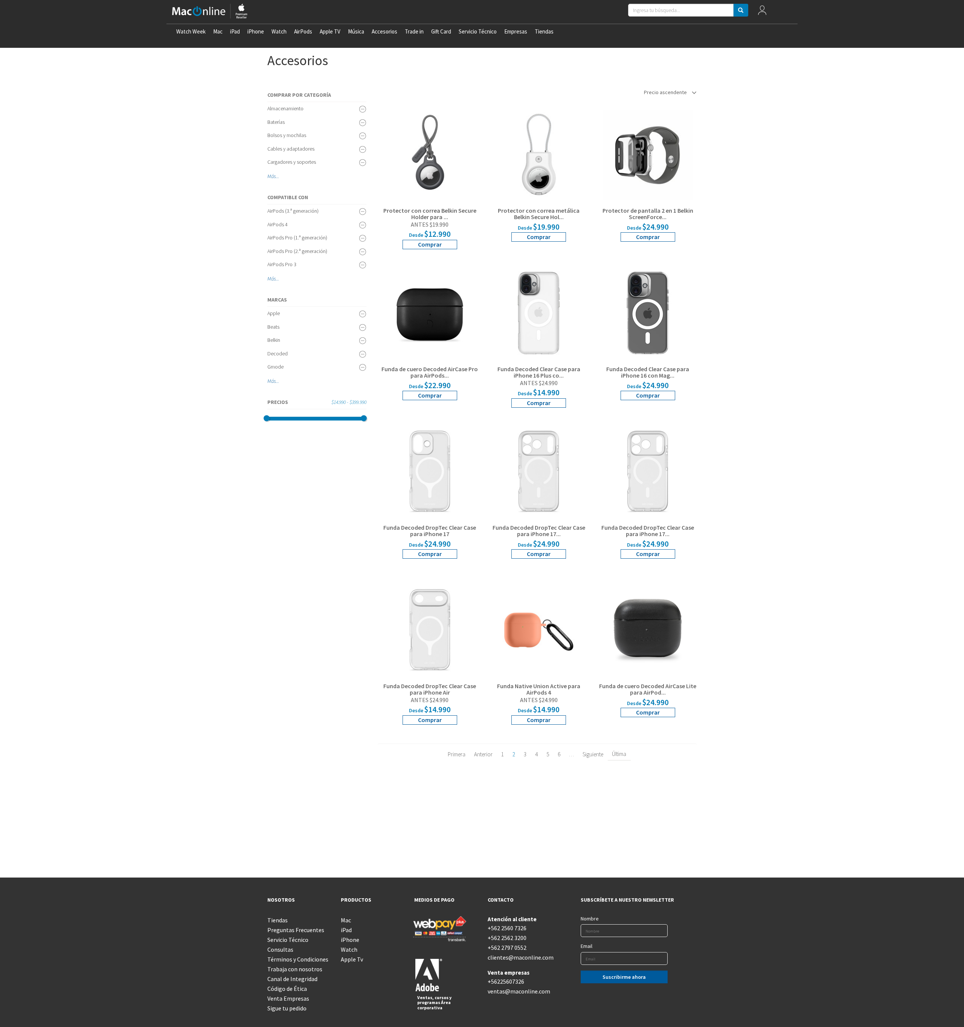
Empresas (515, 31)
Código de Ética (287, 988)
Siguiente (593, 754)
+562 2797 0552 (507, 947)
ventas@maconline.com (519, 991)
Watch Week (191, 31)
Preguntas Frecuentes (295, 930)
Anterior (483, 754)
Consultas (280, 949)
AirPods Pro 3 (281, 264)
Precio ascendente (666, 92)
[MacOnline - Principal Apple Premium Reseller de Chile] (209, 12)
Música (356, 31)
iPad (235, 31)
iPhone (255, 31)
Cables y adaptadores (290, 148)
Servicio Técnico (478, 31)
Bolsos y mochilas (286, 135)
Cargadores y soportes (291, 161)
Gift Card (441, 31)
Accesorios (384, 31)
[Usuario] (762, 12)
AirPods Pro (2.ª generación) (297, 251)
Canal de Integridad (292, 979)
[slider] (267, 418)
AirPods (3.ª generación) (293, 210)
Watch (279, 31)
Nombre (590, 918)
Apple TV (330, 31)
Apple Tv (352, 959)
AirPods (303, 31)
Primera (456, 754)
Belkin (273, 340)
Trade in (414, 31)
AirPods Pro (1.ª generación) (297, 237)
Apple (273, 313)
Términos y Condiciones (297, 959)
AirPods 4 (277, 224)
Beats (273, 326)
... (277, 176)
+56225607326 (506, 981)
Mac (218, 31)
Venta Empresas (288, 998)
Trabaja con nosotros (294, 969)
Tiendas (544, 31)
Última (619, 753)
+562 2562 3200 (507, 938)
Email (586, 946)
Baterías (276, 122)
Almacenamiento (285, 108)
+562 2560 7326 (507, 928)
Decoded (277, 353)
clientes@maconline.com (519, 957)
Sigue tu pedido (287, 1008)
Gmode (275, 366)
